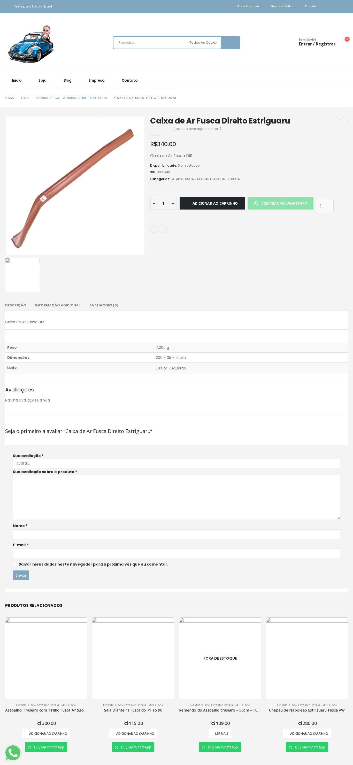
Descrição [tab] (15, 305)
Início (17, 80)
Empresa (97, 80)
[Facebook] (344, 6)
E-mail (154, 229)
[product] (46, 658)
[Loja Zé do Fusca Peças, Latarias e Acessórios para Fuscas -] (31, 44)
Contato (310, 6)
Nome (20, 525)
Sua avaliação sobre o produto (45, 471)
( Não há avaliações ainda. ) (197, 128)
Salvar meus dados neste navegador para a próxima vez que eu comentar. (93, 564)
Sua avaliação (28, 455)
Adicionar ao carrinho (215, 203)
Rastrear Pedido (282, 6)
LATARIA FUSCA (182, 179)
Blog (68, 80)
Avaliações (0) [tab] (103, 305)
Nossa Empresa (248, 6)
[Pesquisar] (230, 43)
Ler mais (221, 733)
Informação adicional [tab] (57, 305)
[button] (280, 203)
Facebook (163, 229)
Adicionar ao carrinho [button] (48, 733)
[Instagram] (335, 6)
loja (43, 80)
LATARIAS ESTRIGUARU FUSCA (217, 179)
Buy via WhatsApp (48, 747)
